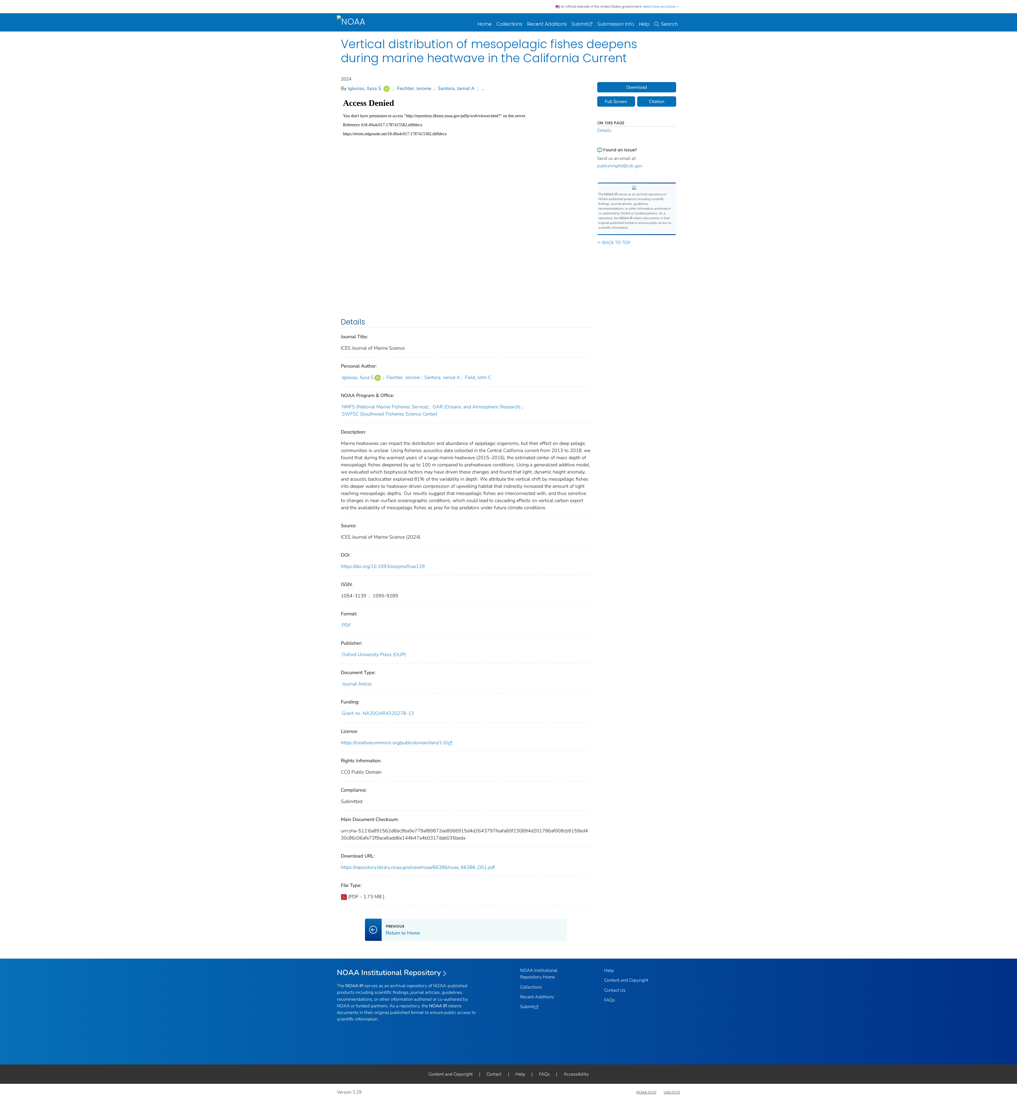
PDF (346, 625)
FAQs (609, 1000)
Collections (509, 24)
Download (636, 87)
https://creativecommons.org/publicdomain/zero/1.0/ (394, 742)
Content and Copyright (626, 980)
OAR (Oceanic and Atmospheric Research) (476, 407)
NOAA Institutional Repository (389, 973)
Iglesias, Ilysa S (364, 88)
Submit (580, 24)
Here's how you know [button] (659, 6)
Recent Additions (547, 24)
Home (485, 24)
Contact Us (615, 990)
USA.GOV (672, 1092)
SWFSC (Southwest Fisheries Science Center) (389, 414)
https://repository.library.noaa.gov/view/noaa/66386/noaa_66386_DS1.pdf (418, 867)
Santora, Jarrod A (456, 88)
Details (604, 130)
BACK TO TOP (616, 243)
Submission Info (615, 24)
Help (644, 24)
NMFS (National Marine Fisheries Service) (385, 407)
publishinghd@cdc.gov (620, 166)
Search (669, 24)
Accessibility (576, 1074)
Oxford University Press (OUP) (374, 654)
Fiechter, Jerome (414, 88)
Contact (494, 1074)
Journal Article (357, 684)
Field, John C (478, 377)
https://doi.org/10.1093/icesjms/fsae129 (383, 566)
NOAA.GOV (646, 1092)
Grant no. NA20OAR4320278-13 (378, 713)
